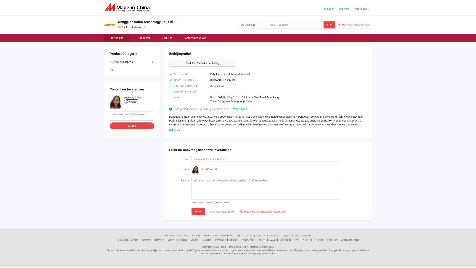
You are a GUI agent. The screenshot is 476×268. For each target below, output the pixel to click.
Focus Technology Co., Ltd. (233, 246)
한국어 (262, 239)
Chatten (133, 101)
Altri (112, 69)
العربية (272, 239)
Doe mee (344, 8)
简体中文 (146, 239)
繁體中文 (159, 239)
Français (182, 239)
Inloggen (329, 8)
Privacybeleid (227, 235)
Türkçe (319, 239)
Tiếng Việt (332, 239)
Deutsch (207, 239)
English (134, 239)
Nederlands (285, 239)
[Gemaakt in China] (128, 7)
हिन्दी (297, 239)
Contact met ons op (195, 38)
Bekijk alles (175, 130)
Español (195, 239)
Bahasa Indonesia (350, 239)
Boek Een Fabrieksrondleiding (203, 63)
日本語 (171, 239)
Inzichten (306, 235)
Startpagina (116, 38)
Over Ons (167, 38)
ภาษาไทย (307, 239)
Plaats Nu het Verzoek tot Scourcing (263, 211)
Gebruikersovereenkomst (204, 235)
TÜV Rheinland (238, 109)
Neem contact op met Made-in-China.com (259, 235)
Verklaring (183, 235)
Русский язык (248, 239)
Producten (145, 38)
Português (220, 239)
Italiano (233, 239)
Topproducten (291, 235)
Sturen (198, 211)
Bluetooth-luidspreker (122, 62)
